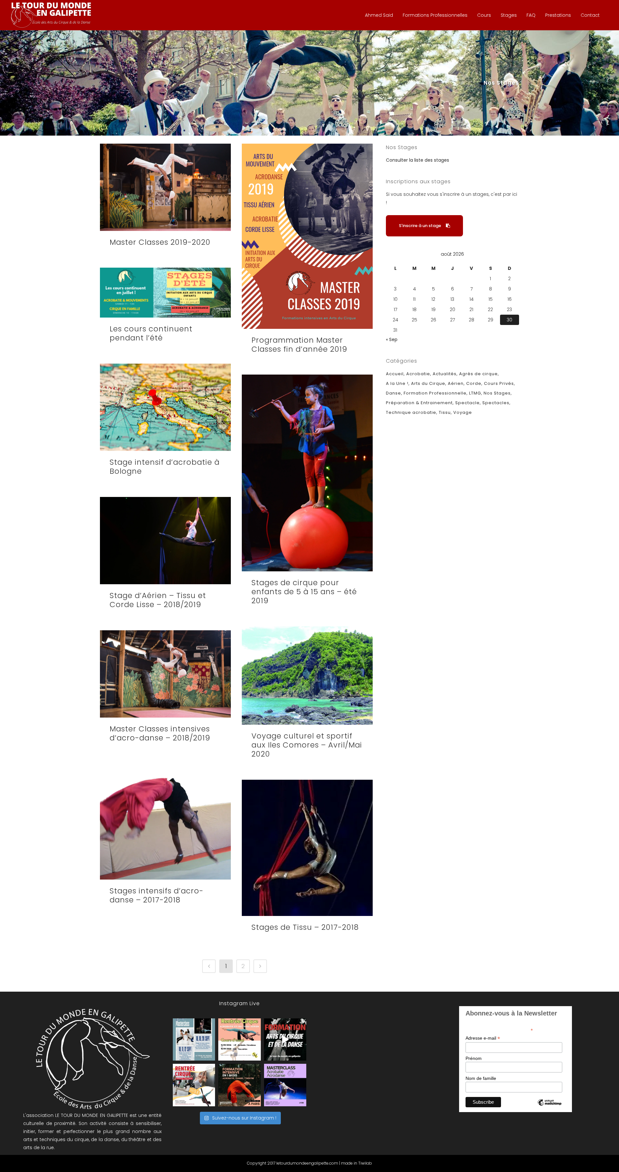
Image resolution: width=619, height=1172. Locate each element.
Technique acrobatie (411, 412)
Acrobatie (418, 374)
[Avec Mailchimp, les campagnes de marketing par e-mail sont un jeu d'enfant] (549, 1107)
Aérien (456, 383)
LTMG (475, 393)
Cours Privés (499, 383)
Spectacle (467, 403)
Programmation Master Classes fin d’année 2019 (299, 344)
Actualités (445, 374)
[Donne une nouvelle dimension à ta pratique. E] (285, 1039)
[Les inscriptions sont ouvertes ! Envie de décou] (239, 1039)
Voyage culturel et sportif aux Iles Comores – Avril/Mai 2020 (306, 745)
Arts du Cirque (428, 383)
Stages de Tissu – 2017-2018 (305, 927)
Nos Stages (497, 393)
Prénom (474, 1058)
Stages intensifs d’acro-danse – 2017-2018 (156, 895)
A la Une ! (397, 383)
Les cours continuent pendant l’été (151, 333)
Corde (473, 383)
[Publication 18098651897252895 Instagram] (194, 1039)
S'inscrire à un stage (420, 226)
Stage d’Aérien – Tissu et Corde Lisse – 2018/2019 (158, 600)
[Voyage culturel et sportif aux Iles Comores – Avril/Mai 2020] (307, 675)
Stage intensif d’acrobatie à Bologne (165, 466)
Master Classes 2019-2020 (160, 242)
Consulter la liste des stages (417, 160)
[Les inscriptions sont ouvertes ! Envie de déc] (194, 1085)
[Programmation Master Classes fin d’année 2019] (307, 236)
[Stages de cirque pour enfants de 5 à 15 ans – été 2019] (307, 473)
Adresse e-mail (483, 1038)
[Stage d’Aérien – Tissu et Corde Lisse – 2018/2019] (165, 540)
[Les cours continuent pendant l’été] (165, 293)
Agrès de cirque (478, 374)
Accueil (395, 374)
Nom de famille (481, 1078)
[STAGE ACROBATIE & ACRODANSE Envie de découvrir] (285, 1085)
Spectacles (495, 403)
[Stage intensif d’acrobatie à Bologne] (165, 407)
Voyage (462, 412)
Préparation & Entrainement (419, 403)
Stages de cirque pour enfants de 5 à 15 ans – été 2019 (304, 591)
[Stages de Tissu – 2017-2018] (307, 848)
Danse (393, 393)
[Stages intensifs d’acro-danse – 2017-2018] (165, 821)
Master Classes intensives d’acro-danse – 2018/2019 (160, 733)
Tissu (445, 412)
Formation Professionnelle (435, 393)
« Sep (392, 339)
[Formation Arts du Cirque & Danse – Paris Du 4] (239, 1085)
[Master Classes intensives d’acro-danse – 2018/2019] (165, 674)
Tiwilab (365, 1163)
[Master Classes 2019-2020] (165, 187)
